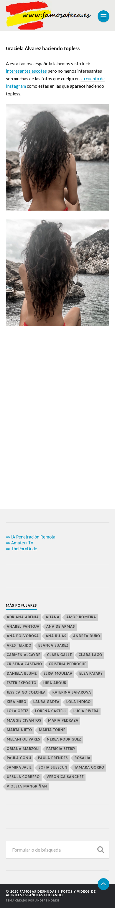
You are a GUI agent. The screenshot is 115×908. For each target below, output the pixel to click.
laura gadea (46, 702)
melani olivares (23, 739)
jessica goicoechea (26, 692)
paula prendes (53, 758)
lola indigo (78, 702)
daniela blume (22, 674)
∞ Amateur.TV (19, 543)
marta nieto (19, 730)
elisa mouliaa (58, 674)
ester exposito (22, 683)
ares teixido (19, 645)
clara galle (59, 655)
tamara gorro (89, 767)
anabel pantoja (23, 627)
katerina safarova (71, 692)
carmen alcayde (23, 655)
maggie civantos (24, 721)
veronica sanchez (65, 777)
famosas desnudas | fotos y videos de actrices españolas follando (51, 893)
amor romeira (81, 617)
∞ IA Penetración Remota (30, 537)
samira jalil (19, 767)
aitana (53, 617)
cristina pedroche (67, 664)
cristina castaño (24, 664)
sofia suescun (53, 767)
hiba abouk (54, 683)
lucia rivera (86, 711)
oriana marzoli (23, 749)
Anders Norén (47, 900)
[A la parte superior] (103, 884)
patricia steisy (60, 749)
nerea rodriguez (64, 739)
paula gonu (19, 758)
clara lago (90, 655)
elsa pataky (91, 674)
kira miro (17, 702)
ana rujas (56, 636)
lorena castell (51, 711)
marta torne (52, 730)
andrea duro (86, 636)
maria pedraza (63, 721)
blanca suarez (53, 645)
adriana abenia (23, 617)
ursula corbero (23, 777)
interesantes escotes (26, 71)
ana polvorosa (23, 636)
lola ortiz (17, 711)
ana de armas (60, 627)
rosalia (83, 758)
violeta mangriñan (27, 786)
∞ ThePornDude (21, 549)
